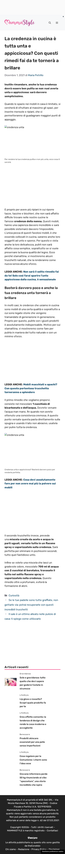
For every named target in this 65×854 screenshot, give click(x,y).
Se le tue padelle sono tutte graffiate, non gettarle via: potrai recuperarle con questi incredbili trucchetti (31, 604)
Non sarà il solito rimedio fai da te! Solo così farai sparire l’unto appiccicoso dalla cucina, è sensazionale (32, 275)
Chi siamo (10, 849)
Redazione (23, 849)
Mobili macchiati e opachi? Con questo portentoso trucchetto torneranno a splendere (31, 388)
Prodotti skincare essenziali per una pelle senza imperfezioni (32, 742)
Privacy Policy (38, 849)
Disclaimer (54, 849)
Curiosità (14, 595)
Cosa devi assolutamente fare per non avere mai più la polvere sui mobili (30, 483)
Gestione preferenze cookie (52, 851)
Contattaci (52, 830)
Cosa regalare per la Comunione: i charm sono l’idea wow (33, 760)
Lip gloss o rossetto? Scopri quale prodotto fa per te (33, 703)
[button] (49, 22)
